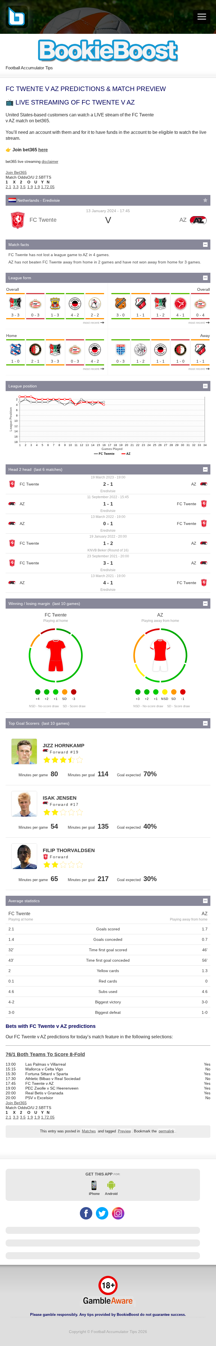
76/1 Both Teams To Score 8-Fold (45, 1054)
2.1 (8, 187)
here (43, 149)
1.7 (44, 187)
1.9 (30, 187)
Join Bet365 (16, 172)
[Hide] (205, 244)
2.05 (51, 187)
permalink (166, 1131)
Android (111, 1194)
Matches (89, 1131)
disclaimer (50, 161)
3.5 (23, 187)
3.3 (16, 187)
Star (205, 200)
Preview (124, 1131)
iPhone (94, 1194)
